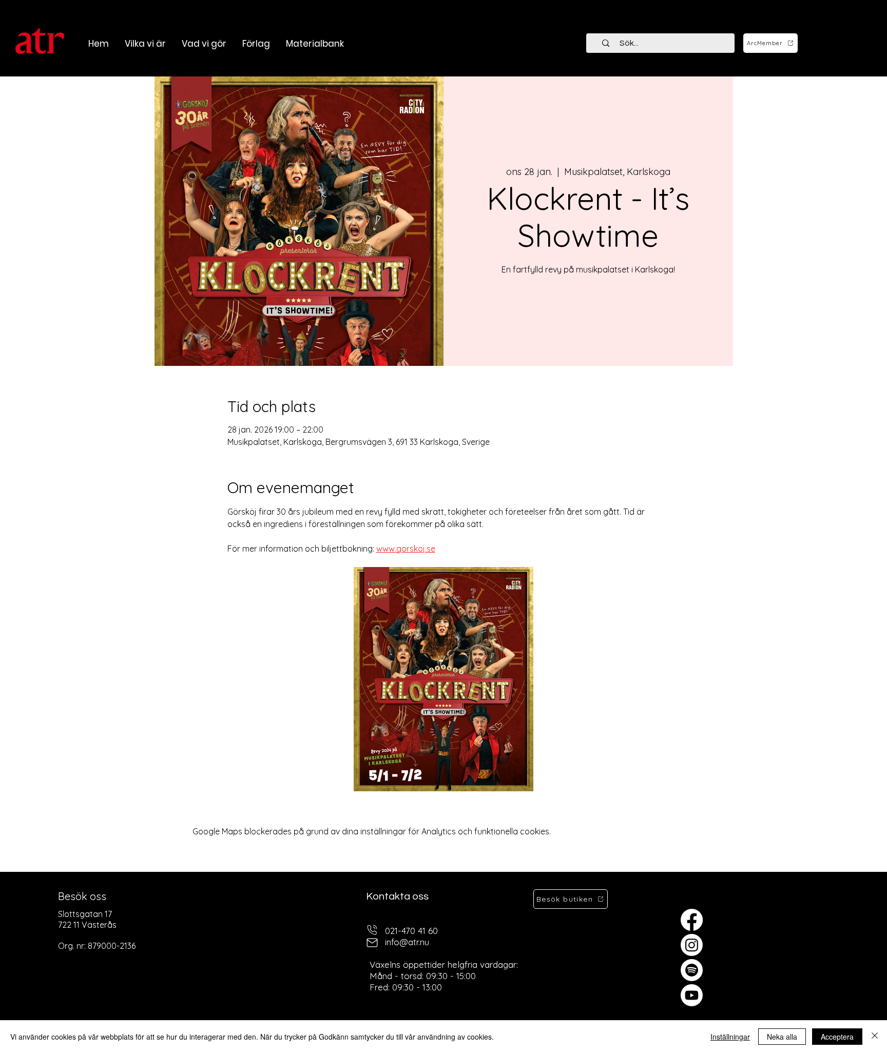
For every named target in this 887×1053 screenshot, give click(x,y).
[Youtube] (692, 995)
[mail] (372, 942)
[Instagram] (692, 945)
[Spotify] (692, 970)
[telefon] (372, 930)
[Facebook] (692, 920)
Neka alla (782, 1036)
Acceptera (837, 1036)
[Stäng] (875, 1036)
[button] (203, 43)
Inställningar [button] (730, 1036)
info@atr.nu (407, 942)
